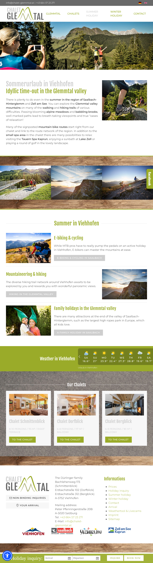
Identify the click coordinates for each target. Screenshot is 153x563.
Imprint (113, 515)
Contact (113, 503)
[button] (73, 14)
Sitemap (114, 519)
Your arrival (29, 505)
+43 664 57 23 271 (45, 2)
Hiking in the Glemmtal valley (31, 294)
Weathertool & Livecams (124, 511)
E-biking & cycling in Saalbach (79, 257)
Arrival (112, 507)
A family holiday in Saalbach (78, 332)
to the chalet (22, 439)
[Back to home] (25, 14)
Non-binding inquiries (29, 497)
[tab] (67, 66)
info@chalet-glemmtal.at (20, 2)
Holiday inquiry (118, 490)
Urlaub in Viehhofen (87, 367)
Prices (112, 486)
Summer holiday (119, 494)
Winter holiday (118, 498)
